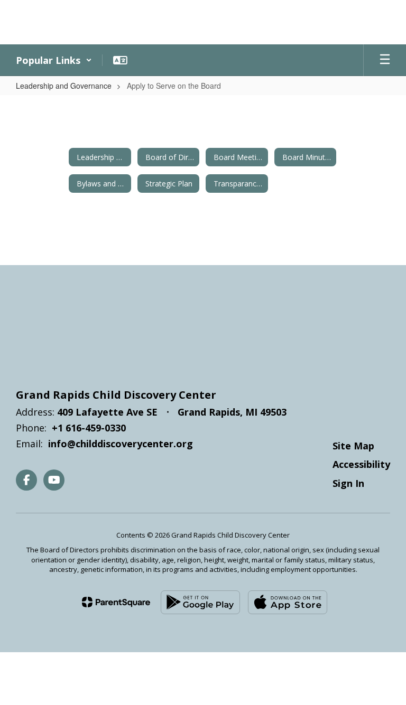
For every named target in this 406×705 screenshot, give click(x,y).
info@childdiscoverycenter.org (120, 443)
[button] (54, 60)
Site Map (353, 445)
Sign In (348, 483)
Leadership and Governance (64, 85)
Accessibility (361, 464)
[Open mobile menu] (385, 60)
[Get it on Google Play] (200, 602)
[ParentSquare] (116, 602)
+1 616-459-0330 (89, 427)
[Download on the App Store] (287, 602)
